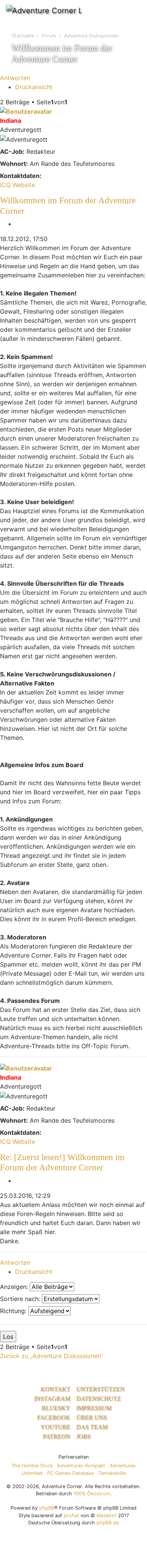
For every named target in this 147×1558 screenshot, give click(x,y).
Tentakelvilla (112, 1473)
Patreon (56, 1436)
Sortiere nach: (21, 1299)
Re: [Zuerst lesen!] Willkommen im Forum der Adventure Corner (62, 1162)
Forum (49, 36)
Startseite (23, 36)
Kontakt (55, 1389)
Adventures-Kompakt (81, 1465)
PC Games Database (70, 1473)
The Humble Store (31, 1465)
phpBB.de (107, 1523)
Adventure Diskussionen (91, 36)
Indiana (10, 120)
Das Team (92, 1427)
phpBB (46, 1508)
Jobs (84, 1436)
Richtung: (14, 1311)
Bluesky (56, 1408)
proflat (71, 1515)
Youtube (55, 1427)
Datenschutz (99, 1399)
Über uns (92, 1417)
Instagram (52, 1399)
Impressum (94, 1408)
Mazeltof (106, 1515)
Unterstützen (101, 1389)
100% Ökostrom (92, 1493)
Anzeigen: (15, 1286)
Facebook (53, 1417)
